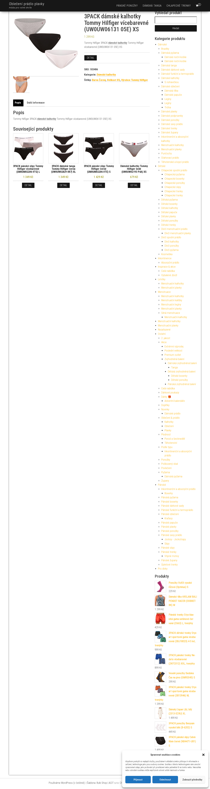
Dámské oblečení (170, 86)
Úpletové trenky (169, 564)
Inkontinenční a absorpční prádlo (178, 489)
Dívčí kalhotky (172, 241)
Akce (164, 342)
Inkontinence (164, 258)
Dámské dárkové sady (173, 69)
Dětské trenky (168, 224)
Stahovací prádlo (170, 157)
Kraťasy (169, 518)
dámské (112, 42)
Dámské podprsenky (172, 115)
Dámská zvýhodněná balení (182, 363)
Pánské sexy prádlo (171, 535)
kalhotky (122, 42)
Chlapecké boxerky (174, 178)
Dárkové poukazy (170, 392)
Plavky (168, 430)
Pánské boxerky (169, 501)
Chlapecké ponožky (175, 183)
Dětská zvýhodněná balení (181, 371)
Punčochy (166, 153)
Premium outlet (173, 354)
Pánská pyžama (169, 497)
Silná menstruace (170, 312)
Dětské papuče (169, 212)
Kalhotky (169, 421)
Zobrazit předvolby (192, 779)
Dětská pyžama (169, 199)
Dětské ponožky (169, 220)
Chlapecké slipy (173, 187)
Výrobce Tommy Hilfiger (134, 80)
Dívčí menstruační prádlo (174, 229)
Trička (168, 107)
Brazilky (165, 48)
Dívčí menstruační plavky (178, 233)
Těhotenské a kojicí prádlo (175, 162)
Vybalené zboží (169, 275)
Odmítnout (165, 779)
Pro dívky (163, 568)
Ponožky (165, 459)
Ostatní (162, 333)
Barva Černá (99, 80)
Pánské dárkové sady (172, 505)
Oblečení (169, 426)
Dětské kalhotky (169, 208)
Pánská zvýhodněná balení (182, 384)
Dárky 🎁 (166, 396)
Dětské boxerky (169, 203)
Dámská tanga (152, 5)
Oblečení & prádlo (170, 417)
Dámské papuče (173, 94)
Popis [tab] (18, 102)
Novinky (165, 409)
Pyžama (165, 472)
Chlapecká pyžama (175, 174)
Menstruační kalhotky (172, 145)
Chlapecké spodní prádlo (174, 170)
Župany (165, 480)
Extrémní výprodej (174, 346)
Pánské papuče (169, 522)
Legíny (168, 99)
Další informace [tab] (36, 102)
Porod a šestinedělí (175, 438)
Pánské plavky (168, 526)
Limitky (161, 279)
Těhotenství (171, 442)
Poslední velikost (173, 350)
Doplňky (165, 405)
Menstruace (164, 291)
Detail (90, 57)
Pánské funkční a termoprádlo (177, 510)
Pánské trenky (168, 552)
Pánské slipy (168, 547)
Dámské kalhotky (106, 74)
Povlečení (166, 468)
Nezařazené (164, 329)
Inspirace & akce (167, 266)
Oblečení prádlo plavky (26, 4)
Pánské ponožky (127, 5)
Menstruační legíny (171, 304)
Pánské (162, 484)
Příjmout (138, 779)
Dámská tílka (171, 90)
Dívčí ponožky (172, 245)
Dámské (162, 44)
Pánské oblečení (170, 514)
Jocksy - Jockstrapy (175, 539)
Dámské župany (169, 132)
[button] (203, 754)
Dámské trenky (169, 128)
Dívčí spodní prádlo (171, 237)
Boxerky (169, 493)
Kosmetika (166, 254)
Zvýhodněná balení (174, 359)
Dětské (161, 166)
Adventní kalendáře (175, 400)
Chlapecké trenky (179, 5)
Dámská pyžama (170, 52)
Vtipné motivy (172, 556)
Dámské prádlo (172, 413)
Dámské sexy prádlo (172, 124)
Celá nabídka (168, 271)
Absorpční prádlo (170, 262)
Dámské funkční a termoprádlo (177, 73)
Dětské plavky (168, 216)
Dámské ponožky (170, 120)
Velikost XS (113, 80)
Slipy (167, 543)
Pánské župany (169, 560)
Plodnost (166, 434)
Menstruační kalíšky (171, 300)
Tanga (174, 367)
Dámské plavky (169, 111)
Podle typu (166, 447)
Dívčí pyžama (171, 250)
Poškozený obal (169, 463)
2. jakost (165, 338)
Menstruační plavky (171, 149)
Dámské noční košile (175, 57)
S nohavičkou (172, 82)
